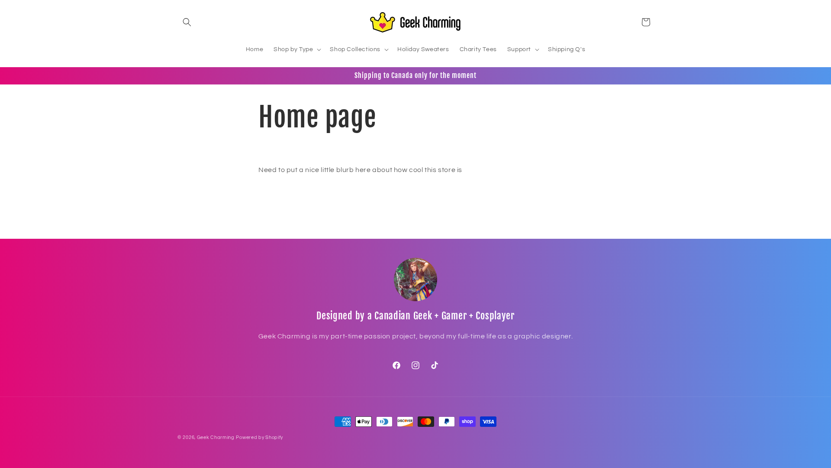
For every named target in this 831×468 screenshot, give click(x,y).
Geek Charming (216, 437)
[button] (186, 22)
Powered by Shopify (259, 437)
